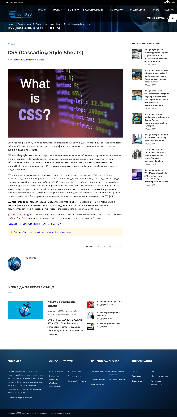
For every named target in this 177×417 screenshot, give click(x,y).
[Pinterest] (110, 246)
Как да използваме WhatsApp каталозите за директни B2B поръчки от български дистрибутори (156, 55)
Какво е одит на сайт (108, 324)
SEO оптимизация (98, 379)
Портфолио (116, 9)
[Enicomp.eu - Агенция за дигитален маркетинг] (19, 14)
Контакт (169, 9)
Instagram (20, 398)
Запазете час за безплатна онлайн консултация (47, 232)
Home (10, 24)
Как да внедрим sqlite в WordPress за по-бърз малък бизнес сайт (156, 138)
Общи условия (138, 381)
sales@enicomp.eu (17, 3)
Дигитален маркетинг (118, 379)
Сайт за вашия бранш (100, 371)
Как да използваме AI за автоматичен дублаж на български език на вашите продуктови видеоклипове (156, 76)
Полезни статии (137, 9)
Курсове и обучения (93, 9)
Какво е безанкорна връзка (61, 303)
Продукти (57, 9)
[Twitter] (104, 246)
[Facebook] (99, 246)
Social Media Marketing (77, 381)
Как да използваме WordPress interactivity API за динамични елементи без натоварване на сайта (156, 176)
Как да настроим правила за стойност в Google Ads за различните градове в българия (157, 120)
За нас (156, 9)
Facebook (11, 398)
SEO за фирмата (74, 371)
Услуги (72, 9)
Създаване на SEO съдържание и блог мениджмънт (35, 223)
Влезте (172, 3)
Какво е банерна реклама (109, 301)
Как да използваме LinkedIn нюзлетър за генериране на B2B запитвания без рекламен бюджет (155, 155)
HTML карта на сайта (159, 376)
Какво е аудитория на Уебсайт (108, 313)
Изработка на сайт (56, 371)
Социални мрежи (155, 18)
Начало (41, 9)
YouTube (28, 398)
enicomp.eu (31, 258)
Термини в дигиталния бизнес (49, 24)
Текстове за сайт (74, 376)
